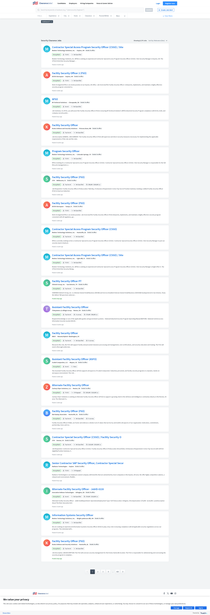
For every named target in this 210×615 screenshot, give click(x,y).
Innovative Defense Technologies (63, 492)
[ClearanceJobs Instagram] (175, 593)
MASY (54, 336)
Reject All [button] (188, 608)
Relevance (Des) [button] (159, 40)
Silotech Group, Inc (58, 284)
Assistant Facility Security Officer (70, 307)
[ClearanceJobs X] (168, 593)
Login (158, 3)
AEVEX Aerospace (58, 76)
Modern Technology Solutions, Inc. (63, 50)
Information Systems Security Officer (72, 515)
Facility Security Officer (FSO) (68, 177)
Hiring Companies (86, 3)
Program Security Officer (66, 151)
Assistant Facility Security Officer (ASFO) (74, 359)
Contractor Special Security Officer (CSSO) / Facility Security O (86, 437)
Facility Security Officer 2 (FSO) (69, 73)
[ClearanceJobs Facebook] (164, 593)
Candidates (61, 3)
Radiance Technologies (59, 466)
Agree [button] (201, 608)
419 (117, 572)
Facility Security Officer (65, 125)
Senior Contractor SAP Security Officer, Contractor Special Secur (88, 463)
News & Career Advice (104, 3)
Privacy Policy (6, 613)
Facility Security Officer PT (66, 281)
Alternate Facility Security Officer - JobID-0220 (78, 489)
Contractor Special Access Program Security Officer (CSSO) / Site (87, 47)
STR (53, 180)
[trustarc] (204, 613)
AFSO (55, 99)
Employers (73, 3)
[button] (54, 15)
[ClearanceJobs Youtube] (171, 593)
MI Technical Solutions (59, 102)
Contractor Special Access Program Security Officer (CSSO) (84, 229)
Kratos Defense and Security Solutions (64, 128)
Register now (170, 3)
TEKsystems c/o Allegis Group (62, 310)
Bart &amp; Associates (59, 414)
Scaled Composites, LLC (60, 362)
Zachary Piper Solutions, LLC (61, 388)
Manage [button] (176, 608)
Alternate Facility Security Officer (70, 385)
